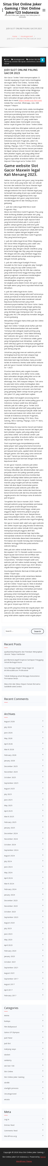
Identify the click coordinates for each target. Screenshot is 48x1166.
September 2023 (11, 917)
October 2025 (10, 777)
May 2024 (8, 872)
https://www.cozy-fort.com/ (30, 100)
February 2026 (10, 755)
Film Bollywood (10, 1026)
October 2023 (10, 911)
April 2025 (8, 811)
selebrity (8, 1060)
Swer (7, 59)
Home (14, 36)
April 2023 (8, 945)
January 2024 (9, 895)
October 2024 (10, 844)
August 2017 (9, 984)
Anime (6, 1015)
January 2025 (9, 828)
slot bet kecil (30, 62)
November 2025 (11, 772)
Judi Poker (8, 1038)
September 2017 (11, 979)
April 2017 (8, 990)
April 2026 (8, 744)
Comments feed (10, 1130)
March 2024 (9, 883)
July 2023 (8, 928)
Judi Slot (7, 1043)
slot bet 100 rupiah (19, 62)
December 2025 (11, 766)
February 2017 (10, 995)
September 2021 (11, 967)
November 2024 (11, 839)
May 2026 (8, 738)
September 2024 (11, 850)
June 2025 (8, 800)
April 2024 (8, 878)
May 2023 (8, 939)
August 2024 (9, 855)
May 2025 (8, 805)
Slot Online (8, 1071)
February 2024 (10, 889)
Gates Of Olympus (11, 1032)
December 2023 (11, 900)
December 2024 (11, 833)
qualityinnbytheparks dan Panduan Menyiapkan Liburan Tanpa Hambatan (23, 653)
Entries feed (9, 1125)
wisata (7, 1099)
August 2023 (9, 923)
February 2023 (10, 951)
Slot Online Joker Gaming (14, 1077)
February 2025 (10, 822)
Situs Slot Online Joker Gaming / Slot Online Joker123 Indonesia (22, 8)
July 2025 (8, 794)
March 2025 (9, 816)
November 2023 (11, 906)
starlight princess (11, 1088)
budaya (7, 1021)
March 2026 (9, 749)
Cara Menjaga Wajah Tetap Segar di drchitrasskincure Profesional (19, 669)
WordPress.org (10, 1136)
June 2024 (8, 867)
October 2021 (10, 962)
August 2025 (9, 788)
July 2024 (8, 861)
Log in (6, 1119)
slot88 (6, 1082)
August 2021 (9, 973)
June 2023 (8, 934)
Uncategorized (27, 36)
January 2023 (9, 956)
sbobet (7, 1054)
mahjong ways (10, 1049)
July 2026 (8, 727)
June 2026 (8, 732)
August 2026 (9, 721)
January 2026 (9, 760)
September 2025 (11, 783)
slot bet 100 (32, 59)
